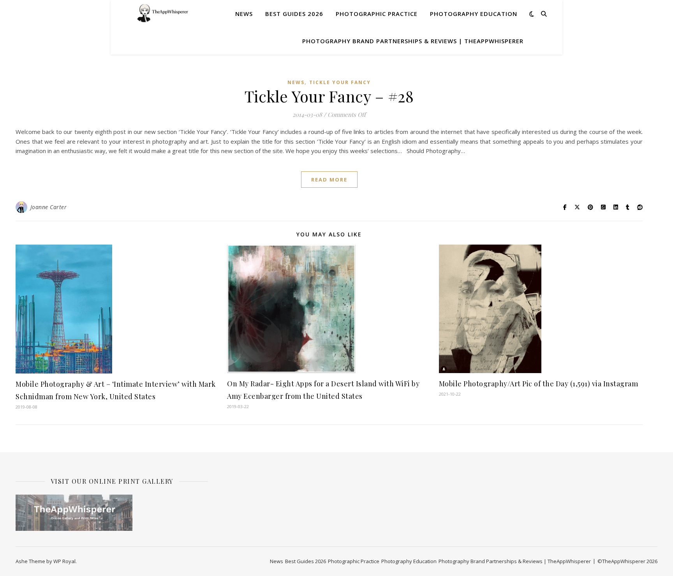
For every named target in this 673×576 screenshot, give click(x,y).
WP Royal (64, 561)
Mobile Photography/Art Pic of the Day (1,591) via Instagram (538, 383)
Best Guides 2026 (294, 14)
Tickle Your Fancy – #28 (329, 96)
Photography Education (473, 14)
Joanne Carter (48, 207)
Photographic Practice (377, 14)
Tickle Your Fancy (340, 82)
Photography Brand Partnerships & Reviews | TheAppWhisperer (412, 41)
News (244, 14)
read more (329, 179)
